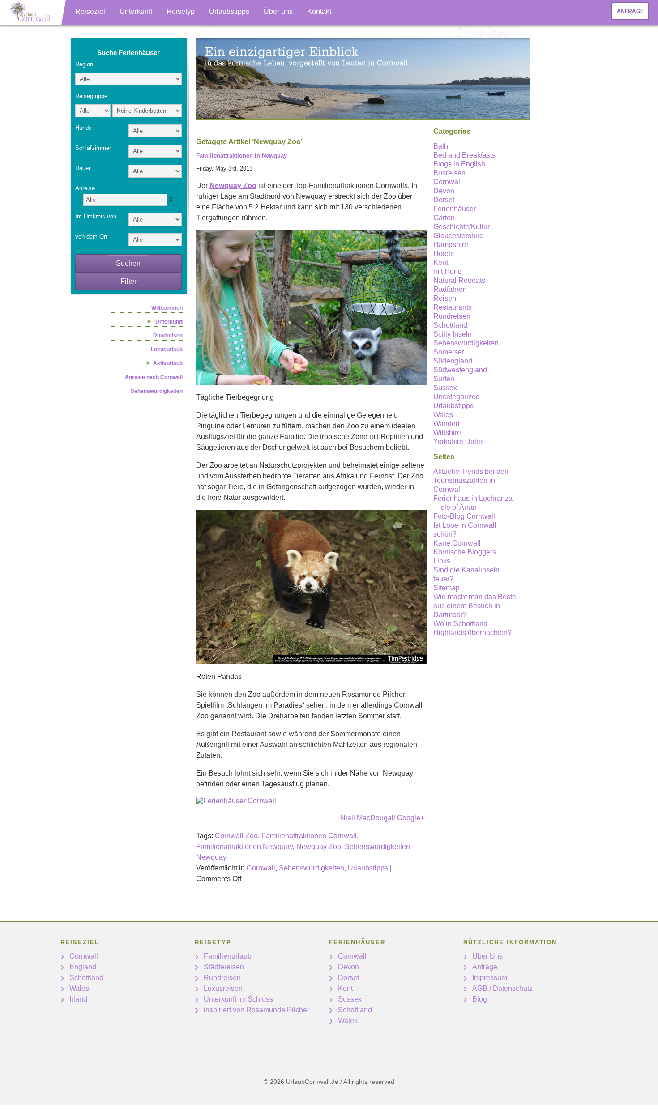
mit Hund (447, 271)
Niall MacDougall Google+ (382, 818)
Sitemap (446, 588)
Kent (440, 262)
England (82, 967)
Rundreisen (168, 336)
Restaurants (452, 307)
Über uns (278, 11)
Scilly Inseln (452, 334)
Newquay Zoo (318, 846)
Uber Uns (487, 956)
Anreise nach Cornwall (154, 377)
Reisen (444, 298)
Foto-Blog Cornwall (464, 516)
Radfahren (450, 289)
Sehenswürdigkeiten (157, 391)
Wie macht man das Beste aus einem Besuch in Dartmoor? (474, 605)
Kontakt (319, 11)
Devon (443, 191)
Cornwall (261, 868)
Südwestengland (460, 370)
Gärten (444, 218)
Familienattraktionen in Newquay (241, 155)
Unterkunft (136, 11)
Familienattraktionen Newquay (244, 846)
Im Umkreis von (95, 216)
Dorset (443, 200)
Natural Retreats (459, 280)
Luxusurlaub (167, 349)
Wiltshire (447, 432)
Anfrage (630, 11)
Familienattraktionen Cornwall (309, 836)
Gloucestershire (458, 235)
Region (84, 64)
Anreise (85, 188)
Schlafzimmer (93, 148)
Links (441, 561)
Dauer (82, 168)
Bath (440, 146)
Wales (443, 414)
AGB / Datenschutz (502, 988)
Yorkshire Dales (458, 441)
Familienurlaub (228, 956)
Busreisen (449, 173)
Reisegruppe (91, 96)
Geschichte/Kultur (461, 226)
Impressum (489, 977)
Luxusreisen (223, 988)
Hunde (83, 127)
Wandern (447, 423)
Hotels (443, 253)
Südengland (452, 361)
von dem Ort (91, 236)
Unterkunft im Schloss (238, 999)
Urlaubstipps (229, 11)
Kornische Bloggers (464, 552)
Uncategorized (456, 397)
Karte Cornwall (457, 543)
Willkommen (167, 308)
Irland (78, 999)
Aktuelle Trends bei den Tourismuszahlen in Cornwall (470, 480)
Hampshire (450, 244)
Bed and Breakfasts (464, 155)
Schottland (450, 325)
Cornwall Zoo (236, 836)
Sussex (445, 388)
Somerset (448, 352)
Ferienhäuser (454, 209)
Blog (479, 999)
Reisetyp (181, 11)
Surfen (443, 379)
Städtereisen (224, 967)
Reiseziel (90, 11)
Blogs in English (459, 164)
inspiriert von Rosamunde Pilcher (256, 1010)
